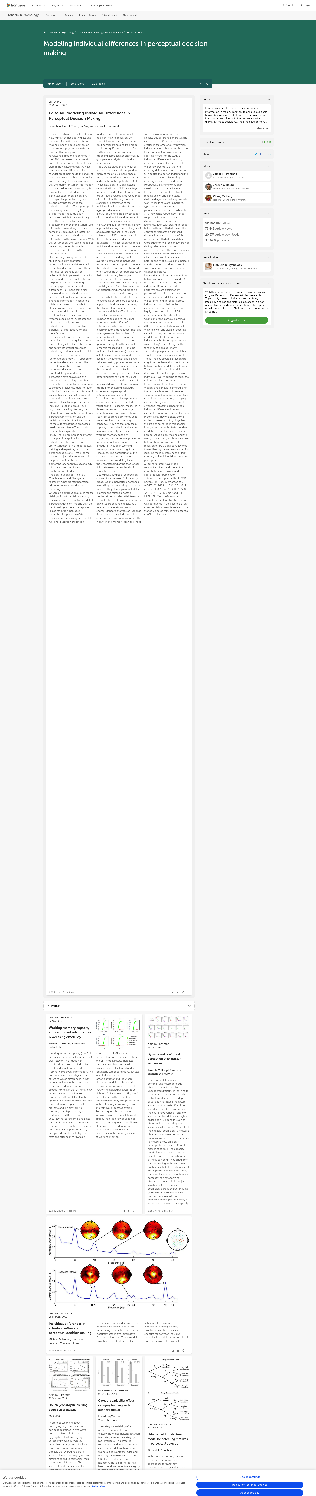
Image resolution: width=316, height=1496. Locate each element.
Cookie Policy (98, 1486)
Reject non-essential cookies (249, 1484)
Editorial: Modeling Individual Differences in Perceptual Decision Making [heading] (89, 116)
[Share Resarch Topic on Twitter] (255, 154)
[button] (77, 83)
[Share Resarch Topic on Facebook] (260, 154)
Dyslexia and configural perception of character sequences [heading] (164, 1058)
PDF (258, 142)
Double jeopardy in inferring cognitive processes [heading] (68, 1407)
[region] (158, 1483)
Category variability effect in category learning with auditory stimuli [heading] (117, 1405)
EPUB (267, 142)
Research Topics (135, 32)
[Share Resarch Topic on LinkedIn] (265, 154)
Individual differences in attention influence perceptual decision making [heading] (70, 1328)
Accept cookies (249, 1492)
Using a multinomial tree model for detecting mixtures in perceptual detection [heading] (168, 1439)
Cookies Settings (250, 1476)
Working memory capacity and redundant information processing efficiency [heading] (70, 1032)
